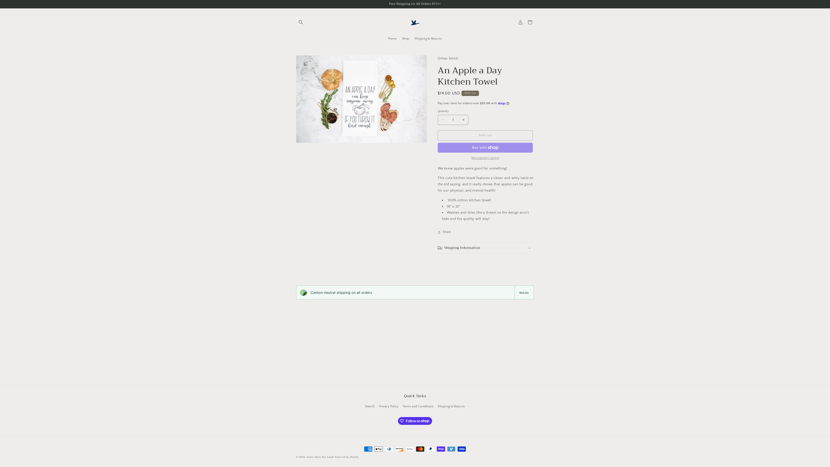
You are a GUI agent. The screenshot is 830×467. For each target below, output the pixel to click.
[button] (301, 22)
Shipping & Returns (451, 406)
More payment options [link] (485, 158)
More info (524, 292)
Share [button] (447, 232)
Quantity (443, 111)
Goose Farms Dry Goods (320, 457)
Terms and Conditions (418, 406)
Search (370, 406)
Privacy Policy (388, 406)
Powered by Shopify (347, 457)
